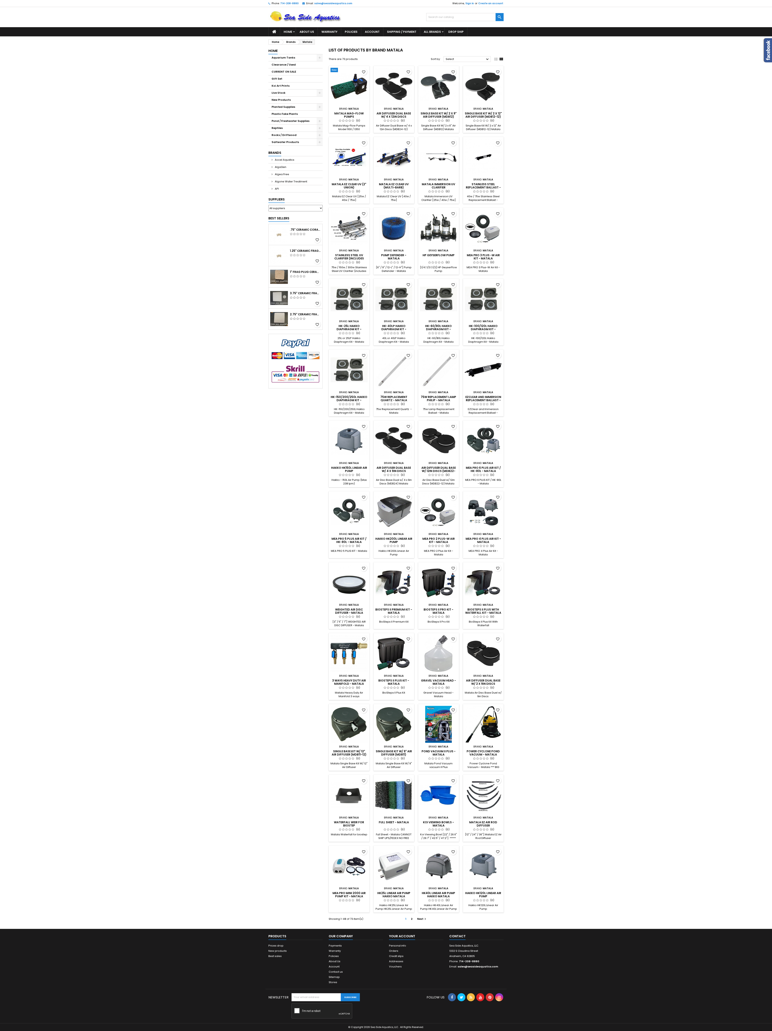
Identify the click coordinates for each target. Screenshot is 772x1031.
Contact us (336, 972)
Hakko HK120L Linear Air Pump (483, 894)
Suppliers (276, 199)
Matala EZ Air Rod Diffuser (483, 823)
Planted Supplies (283, 107)
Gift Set (277, 79)
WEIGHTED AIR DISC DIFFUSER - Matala (349, 611)
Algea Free (281, 174)
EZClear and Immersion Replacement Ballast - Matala (483, 400)
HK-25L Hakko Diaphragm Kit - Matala (349, 329)
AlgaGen (280, 167)
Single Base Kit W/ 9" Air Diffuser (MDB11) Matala (394, 754)
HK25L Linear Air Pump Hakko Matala (393, 894)
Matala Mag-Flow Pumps (349, 115)
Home (288, 32)
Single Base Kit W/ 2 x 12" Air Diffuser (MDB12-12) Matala (483, 116)
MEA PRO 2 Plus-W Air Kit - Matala (438, 540)
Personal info (397, 946)
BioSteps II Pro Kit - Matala (438, 611)
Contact (457, 936)
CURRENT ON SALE (284, 72)
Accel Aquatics (284, 160)
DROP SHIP (456, 32)
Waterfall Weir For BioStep (349, 823)
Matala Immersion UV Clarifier (438, 185)
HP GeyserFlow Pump (439, 255)
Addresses (396, 961)
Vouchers (395, 966)
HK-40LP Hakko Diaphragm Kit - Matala (393, 329)
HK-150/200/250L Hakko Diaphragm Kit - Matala (349, 400)
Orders (393, 951)
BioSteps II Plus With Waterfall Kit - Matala (483, 611)
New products (277, 951)
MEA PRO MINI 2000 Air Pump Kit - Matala (349, 894)
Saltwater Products (285, 142)
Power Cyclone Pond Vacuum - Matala (483, 753)
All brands (432, 32)
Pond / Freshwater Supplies (290, 121)
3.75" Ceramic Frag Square (305, 293)
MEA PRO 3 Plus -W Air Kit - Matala (483, 256)
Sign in (469, 3)
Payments (335, 946)
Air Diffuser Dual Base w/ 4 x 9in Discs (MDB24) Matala (394, 471)
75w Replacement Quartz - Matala (393, 398)
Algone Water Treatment (290, 181)
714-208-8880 (289, 3)
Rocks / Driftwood (284, 135)
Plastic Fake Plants (285, 114)
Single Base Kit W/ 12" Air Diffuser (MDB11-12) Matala (349, 754)
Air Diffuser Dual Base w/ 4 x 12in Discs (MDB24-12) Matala (394, 116)
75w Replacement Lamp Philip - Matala (438, 398)
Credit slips (396, 956)
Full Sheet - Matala (394, 822)
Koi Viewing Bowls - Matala (438, 823)
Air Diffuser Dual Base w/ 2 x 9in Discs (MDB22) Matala (483, 683)
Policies (351, 32)
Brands (274, 152)
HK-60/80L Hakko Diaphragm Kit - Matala (438, 329)
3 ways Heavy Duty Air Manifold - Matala (349, 682)
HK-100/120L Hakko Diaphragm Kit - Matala (483, 329)
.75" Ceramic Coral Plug (305, 229)
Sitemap (334, 977)
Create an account (490, 3)
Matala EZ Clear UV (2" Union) (349, 185)
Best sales (275, 956)
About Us (307, 32)
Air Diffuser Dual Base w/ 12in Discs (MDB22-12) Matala (438, 471)
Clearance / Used (284, 65)
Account (372, 32)
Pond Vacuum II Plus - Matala (439, 753)
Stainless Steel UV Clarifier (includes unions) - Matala (349, 258)
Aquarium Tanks (283, 58)
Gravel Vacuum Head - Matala (438, 682)
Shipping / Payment (401, 32)
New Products (281, 100)
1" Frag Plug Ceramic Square (305, 271)
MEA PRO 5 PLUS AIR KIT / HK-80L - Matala (349, 540)
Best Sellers (278, 218)
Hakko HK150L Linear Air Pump (349, 469)
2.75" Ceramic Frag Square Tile (305, 314)
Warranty (329, 32)
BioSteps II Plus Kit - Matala (393, 682)
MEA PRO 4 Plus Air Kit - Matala (483, 540)
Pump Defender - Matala (393, 256)
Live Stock (278, 93)
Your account (402, 936)
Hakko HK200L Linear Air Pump (393, 540)
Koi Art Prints (281, 86)
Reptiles (277, 128)
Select (468, 59)
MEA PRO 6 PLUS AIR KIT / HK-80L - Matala (483, 469)
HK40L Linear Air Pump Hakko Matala (438, 894)
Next (422, 919)
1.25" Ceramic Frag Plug (305, 250)
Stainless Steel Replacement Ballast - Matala (483, 187)
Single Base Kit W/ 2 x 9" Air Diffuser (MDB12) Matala (439, 116)
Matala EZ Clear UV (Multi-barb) (394, 185)
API (276, 189)
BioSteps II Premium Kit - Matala (393, 611)
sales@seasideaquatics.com (333, 3)
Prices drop (275, 946)
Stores (333, 982)
